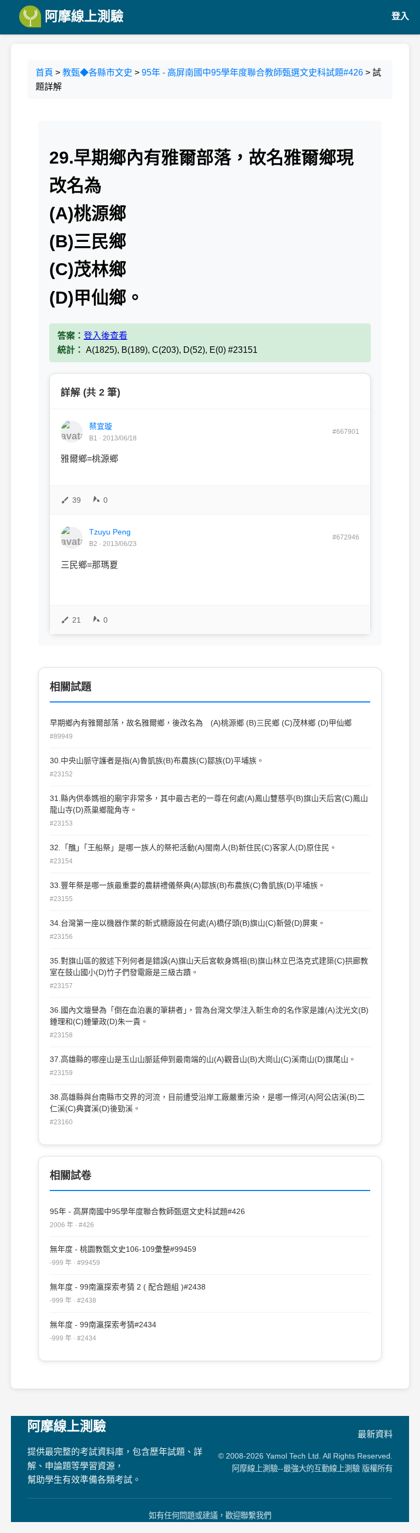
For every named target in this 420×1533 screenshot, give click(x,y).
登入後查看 (105, 335)
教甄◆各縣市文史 (97, 72)
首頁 (44, 72)
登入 (400, 16)
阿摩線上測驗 (82, 16)
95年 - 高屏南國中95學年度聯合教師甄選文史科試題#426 (252, 72)
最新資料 (375, 1434)
